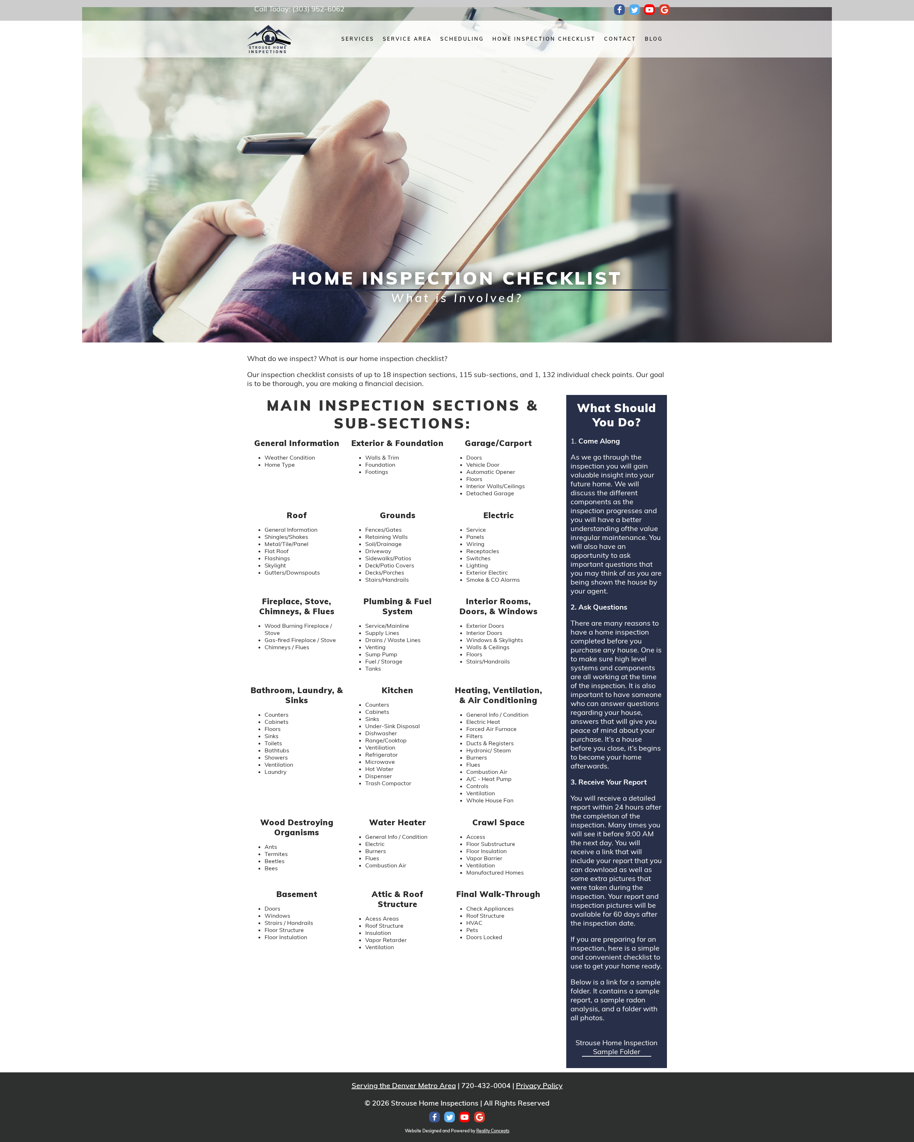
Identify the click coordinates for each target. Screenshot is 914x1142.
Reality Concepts (492, 1130)
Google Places (664, 9)
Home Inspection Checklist (544, 39)
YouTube (649, 9)
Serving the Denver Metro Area (404, 1085)
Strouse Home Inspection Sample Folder (617, 1047)
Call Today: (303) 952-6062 (299, 8)
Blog (654, 39)
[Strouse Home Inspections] (269, 39)
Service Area (407, 39)
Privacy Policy (539, 1085)
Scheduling (462, 39)
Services (357, 39)
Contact (620, 39)
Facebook (619, 9)
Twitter (634, 9)
